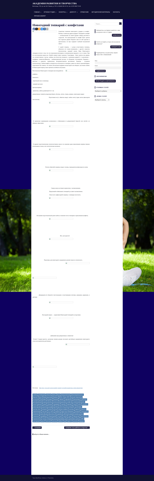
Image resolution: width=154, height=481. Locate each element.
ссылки (59, 416)
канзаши (49, 404)
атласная (48, 394)
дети (34, 402)
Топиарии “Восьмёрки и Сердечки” (76, 428)
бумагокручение (47, 397)
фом (78, 418)
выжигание (36, 399)
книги (74, 404)
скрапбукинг (43, 416)
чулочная (48, 421)
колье (79, 404)
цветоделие (36, 421)
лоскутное (68, 406)
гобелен (61, 399)
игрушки (62, 402)
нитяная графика (63, 409)
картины (63, 404)
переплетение (37, 411)
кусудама (51, 406)
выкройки (43, 399)
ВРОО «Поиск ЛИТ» (64, 397)
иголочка (55, 402)
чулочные (54, 421)
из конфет (68, 402)
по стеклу (51, 411)
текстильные (84, 416)
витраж (56, 397)
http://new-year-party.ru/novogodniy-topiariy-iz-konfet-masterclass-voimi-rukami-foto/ (61, 388)
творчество (76, 416)
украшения (56, 418)
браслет (35, 397)
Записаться (117, 35)
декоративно (76, 399)
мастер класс (37, 409)
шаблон (60, 421)
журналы (45, 402)
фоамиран (73, 418)
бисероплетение (65, 394)
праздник (77, 411)
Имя (96, 60)
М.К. (74, 406)
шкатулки (75, 421)
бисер (58, 394)
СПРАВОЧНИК (84, 12)
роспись (52, 414)
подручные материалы (67, 411)
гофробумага (68, 399)
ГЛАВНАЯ (37, 12)
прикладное (84, 411)
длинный (39, 402)
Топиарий (38, 428)
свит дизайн (70, 414)
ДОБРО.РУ (73, 12)
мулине (50, 409)
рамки (47, 414)
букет (40, 397)
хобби (82, 418)
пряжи (42, 414)
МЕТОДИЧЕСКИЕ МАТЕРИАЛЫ (101, 12)
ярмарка (81, 421)
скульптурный (52, 416)
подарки (57, 411)
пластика (44, 411)
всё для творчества (76, 397)
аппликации (41, 394)
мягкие (55, 409)
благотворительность (77, 394)
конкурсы (85, 404)
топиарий (49, 418)
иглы (50, 402)
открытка (83, 409)
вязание (55, 399)
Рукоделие (59, 414)
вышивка (49, 399)
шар (65, 421)
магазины (79, 406)
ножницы (71, 409)
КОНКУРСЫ (62, 12)
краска (35, 406)
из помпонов (75, 402)
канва (44, 404)
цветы (42, 421)
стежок (65, 416)
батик (53, 394)
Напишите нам (116, 46)
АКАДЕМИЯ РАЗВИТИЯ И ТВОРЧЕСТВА (54, 3)
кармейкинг (56, 404)
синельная (36, 416)
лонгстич (61, 406)
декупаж (84, 399)
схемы (70, 416)
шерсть (69, 421)
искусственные (37, 404)
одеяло (77, 409)
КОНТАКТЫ (116, 12)
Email (96, 65)
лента (56, 406)
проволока (36, 414)
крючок (40, 406)
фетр (67, 418)
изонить (82, 402)
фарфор (62, 418)
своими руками (79, 414)
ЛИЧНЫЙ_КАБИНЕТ (40, 16)
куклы (45, 406)
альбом (35, 394)
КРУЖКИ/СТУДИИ (49, 12)
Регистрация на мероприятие (105, 81)
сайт (64, 414)
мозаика (44, 409)
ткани (43, 418)
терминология (37, 418)
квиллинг (69, 404)
